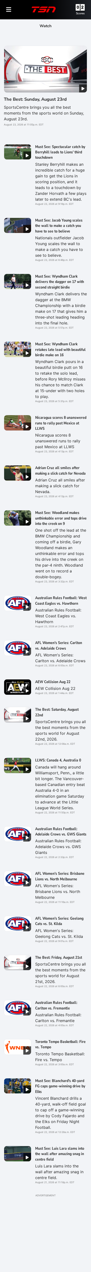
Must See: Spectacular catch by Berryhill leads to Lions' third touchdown (60, 152)
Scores (80, 13)
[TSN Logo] (44, 9)
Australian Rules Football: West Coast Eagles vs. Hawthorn (61, 600)
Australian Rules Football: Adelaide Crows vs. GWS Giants (60, 831)
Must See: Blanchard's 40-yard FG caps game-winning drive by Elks (60, 1086)
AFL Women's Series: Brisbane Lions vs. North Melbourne (59, 876)
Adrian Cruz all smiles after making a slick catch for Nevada (60, 470)
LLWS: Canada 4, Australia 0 (58, 760)
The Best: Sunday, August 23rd (35, 99)
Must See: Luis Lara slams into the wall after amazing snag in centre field (59, 1154)
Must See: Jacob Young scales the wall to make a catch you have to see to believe (59, 226)
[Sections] (9, 9)
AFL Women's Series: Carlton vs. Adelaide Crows (58, 645)
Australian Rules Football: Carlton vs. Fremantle (56, 1005)
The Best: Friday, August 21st (58, 957)
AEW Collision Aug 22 (52, 682)
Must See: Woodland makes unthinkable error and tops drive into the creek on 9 (61, 518)
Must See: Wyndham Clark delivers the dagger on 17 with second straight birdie (59, 282)
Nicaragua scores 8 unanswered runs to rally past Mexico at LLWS (60, 423)
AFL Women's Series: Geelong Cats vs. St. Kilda (59, 921)
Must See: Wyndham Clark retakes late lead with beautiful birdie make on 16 (60, 349)
